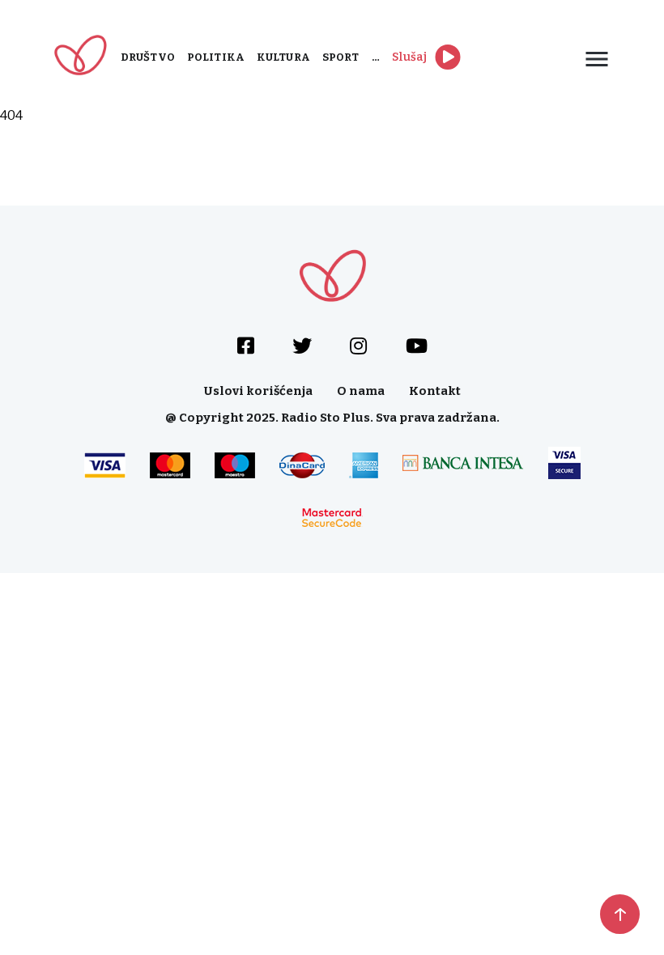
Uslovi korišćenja (258, 391)
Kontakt (435, 391)
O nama (361, 391)
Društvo (148, 57)
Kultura (283, 57)
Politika (216, 57)
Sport (341, 57)
